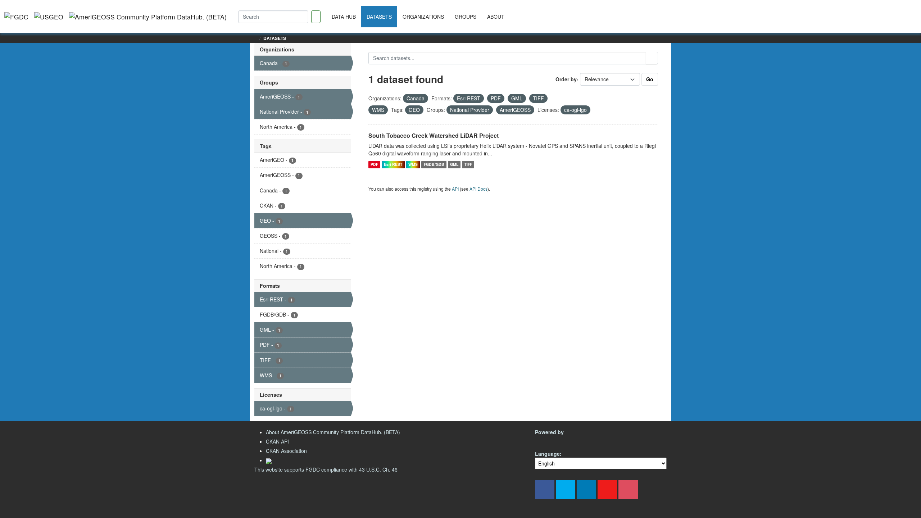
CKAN (547, 440)
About (495, 16)
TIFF (468, 164)
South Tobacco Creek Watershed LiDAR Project (433, 135)
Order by (566, 79)
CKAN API (277, 441)
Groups (465, 16)
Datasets (379, 16)
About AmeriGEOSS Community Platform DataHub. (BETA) (333, 432)
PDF (374, 164)
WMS (413, 164)
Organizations (423, 16)
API (455, 189)
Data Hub (344, 16)
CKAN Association (286, 450)
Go (649, 79)
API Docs (478, 189)
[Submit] (652, 58)
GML (454, 164)
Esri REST (393, 164)
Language (547, 453)
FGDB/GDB (434, 164)
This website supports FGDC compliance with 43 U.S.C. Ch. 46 (326, 469)
